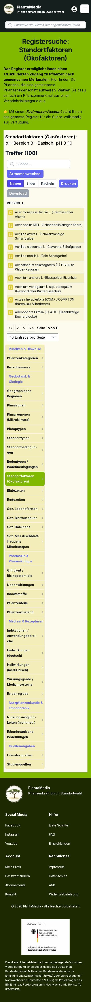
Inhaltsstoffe (17, 594)
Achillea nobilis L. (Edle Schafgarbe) (41, 256)
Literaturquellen (19, 755)
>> (31, 328)
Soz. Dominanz (18, 527)
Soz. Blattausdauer (22, 518)
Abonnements (15, 885)
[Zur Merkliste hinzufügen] (10, 212)
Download (18, 193)
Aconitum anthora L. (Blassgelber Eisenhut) (46, 277)
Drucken (68, 183)
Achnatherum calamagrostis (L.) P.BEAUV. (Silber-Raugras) (44, 267)
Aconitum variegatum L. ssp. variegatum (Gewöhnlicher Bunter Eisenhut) (43, 289)
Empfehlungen (59, 843)
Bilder (31, 183)
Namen (15, 183)
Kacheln (47, 183)
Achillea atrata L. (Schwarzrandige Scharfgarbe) (39, 236)
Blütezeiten (16, 490)
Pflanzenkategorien (22, 358)
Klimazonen (16, 405)
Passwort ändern (17, 876)
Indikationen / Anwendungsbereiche (22, 635)
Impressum (56, 867)
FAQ (52, 834)
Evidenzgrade (17, 693)
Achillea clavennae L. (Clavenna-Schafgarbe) (48, 246)
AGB (52, 885)
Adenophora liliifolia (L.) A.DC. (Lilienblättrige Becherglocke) (47, 314)
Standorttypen (18, 438)
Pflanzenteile (17, 603)
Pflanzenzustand (20, 612)
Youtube (11, 843)
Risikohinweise (18, 367)
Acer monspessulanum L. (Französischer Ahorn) (44, 214)
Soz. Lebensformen (22, 509)
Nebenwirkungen (20, 585)
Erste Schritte (58, 825)
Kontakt (10, 894)
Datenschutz (58, 876)
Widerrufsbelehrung (63, 894)
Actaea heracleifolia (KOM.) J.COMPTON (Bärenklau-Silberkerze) (44, 301)
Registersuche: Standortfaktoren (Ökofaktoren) (45, 49)
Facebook (12, 825)
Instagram (12, 834)
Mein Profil (13, 867)
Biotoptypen (16, 429)
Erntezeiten (16, 499)
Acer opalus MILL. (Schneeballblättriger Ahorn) (49, 225)
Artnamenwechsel (25, 174)
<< (10, 328)
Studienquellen (19, 764)
